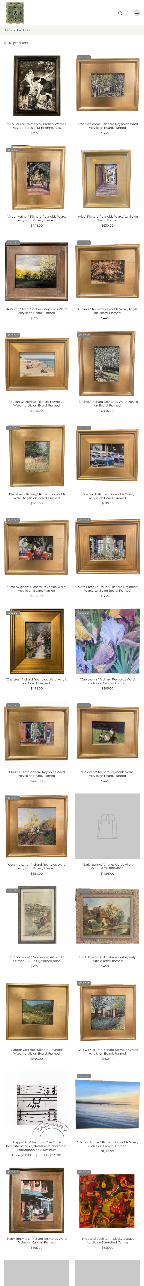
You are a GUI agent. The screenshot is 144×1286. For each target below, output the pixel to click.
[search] (120, 12)
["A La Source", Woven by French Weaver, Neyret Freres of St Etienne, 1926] (36, 85)
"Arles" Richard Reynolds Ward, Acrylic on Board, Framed (107, 218)
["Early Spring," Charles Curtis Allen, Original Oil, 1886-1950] (107, 826)
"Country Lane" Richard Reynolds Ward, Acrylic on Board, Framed (36, 866)
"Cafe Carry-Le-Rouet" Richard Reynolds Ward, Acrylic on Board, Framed (107, 588)
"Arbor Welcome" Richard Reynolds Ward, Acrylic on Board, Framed (107, 125)
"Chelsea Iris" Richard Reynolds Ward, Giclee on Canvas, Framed (107, 681)
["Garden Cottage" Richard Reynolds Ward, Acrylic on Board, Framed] (36, 1011)
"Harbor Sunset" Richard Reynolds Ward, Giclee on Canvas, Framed (107, 1144)
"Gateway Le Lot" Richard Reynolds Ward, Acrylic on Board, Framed (107, 1051)
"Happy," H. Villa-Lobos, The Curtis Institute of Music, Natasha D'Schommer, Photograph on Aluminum (36, 1146)
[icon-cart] (128, 12)
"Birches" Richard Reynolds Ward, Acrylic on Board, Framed (107, 403)
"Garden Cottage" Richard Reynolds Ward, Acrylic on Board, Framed (36, 1051)
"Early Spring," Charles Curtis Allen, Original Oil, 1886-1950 (107, 866)
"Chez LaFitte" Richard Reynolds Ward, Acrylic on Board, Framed (36, 774)
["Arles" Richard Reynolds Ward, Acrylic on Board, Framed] (107, 178)
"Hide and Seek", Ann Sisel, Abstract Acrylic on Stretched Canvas (107, 1240)
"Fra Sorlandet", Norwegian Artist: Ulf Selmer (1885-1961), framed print (37, 959)
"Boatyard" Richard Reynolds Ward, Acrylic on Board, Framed (107, 496)
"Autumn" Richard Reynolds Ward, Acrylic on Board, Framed (107, 311)
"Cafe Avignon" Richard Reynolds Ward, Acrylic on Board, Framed (36, 588)
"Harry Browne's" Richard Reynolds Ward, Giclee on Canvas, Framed (36, 1240)
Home (8, 30)
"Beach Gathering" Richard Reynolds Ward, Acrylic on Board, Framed (36, 403)
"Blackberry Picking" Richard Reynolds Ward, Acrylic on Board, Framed (36, 496)
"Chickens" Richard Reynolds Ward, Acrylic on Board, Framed (107, 774)
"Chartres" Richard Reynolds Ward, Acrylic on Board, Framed (37, 681)
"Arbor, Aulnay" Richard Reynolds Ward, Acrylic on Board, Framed (36, 218)
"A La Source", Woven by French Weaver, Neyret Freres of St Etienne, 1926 (37, 125)
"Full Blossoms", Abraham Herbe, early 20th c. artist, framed (107, 959)
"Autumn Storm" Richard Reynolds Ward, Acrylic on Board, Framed (36, 311)
